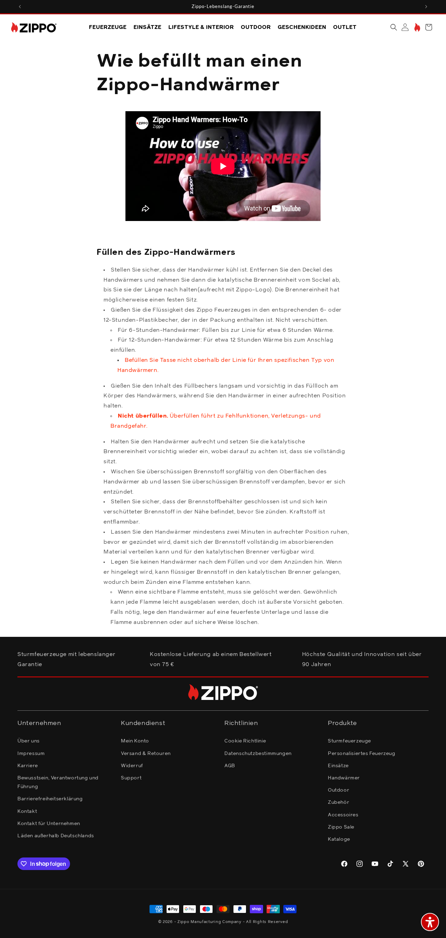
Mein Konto (135, 741)
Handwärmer (344, 777)
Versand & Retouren (146, 753)
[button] (393, 27)
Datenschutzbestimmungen (258, 753)
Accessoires (343, 814)
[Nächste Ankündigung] (426, 6)
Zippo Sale (341, 826)
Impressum (31, 753)
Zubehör (338, 802)
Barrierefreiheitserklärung (50, 798)
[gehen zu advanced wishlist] (416, 27)
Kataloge (339, 839)
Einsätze (338, 765)
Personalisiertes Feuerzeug (361, 753)
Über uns (28, 741)
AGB (229, 765)
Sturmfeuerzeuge (349, 741)
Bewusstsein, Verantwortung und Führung (58, 782)
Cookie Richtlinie (245, 741)
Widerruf (132, 765)
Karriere (27, 765)
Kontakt (27, 811)
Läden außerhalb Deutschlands (55, 835)
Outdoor (338, 790)
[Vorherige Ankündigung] (20, 6)
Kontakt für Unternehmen (48, 823)
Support (131, 777)
